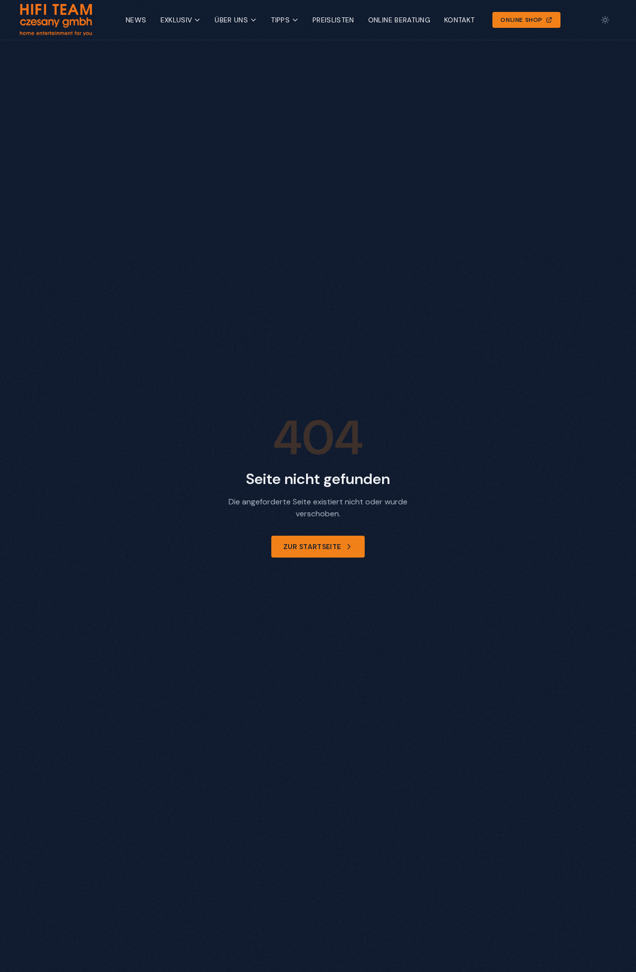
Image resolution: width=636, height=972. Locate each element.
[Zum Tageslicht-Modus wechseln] (605, 20)
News (136, 19)
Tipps (280, 19)
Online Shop (521, 20)
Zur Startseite (312, 546)
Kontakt (459, 19)
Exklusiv (176, 19)
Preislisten (333, 19)
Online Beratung (399, 19)
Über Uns (231, 19)
